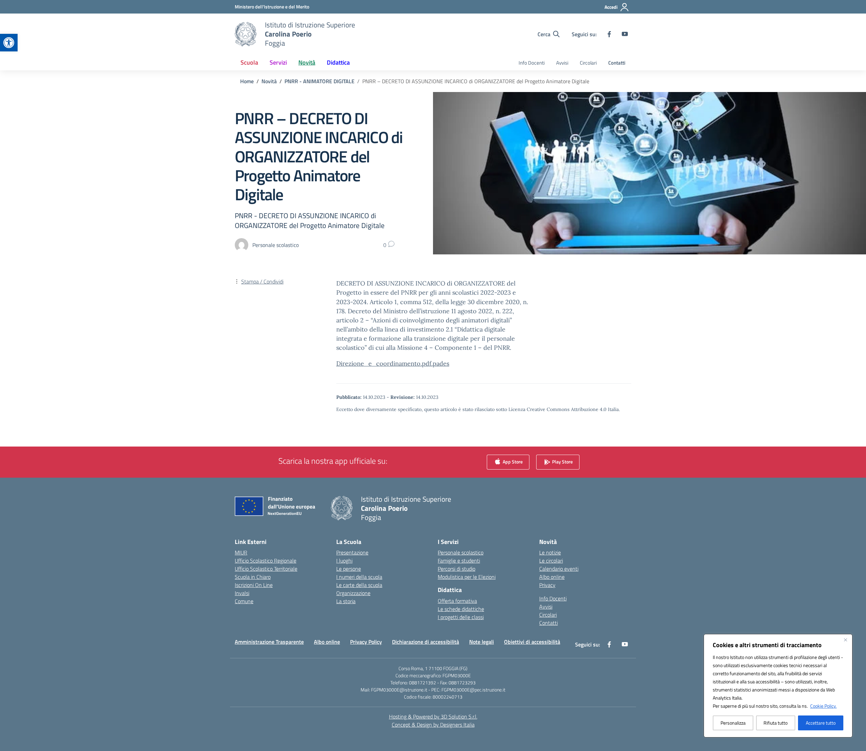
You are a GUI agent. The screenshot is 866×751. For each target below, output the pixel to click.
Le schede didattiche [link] (461, 609)
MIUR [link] (241, 552)
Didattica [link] (338, 62)
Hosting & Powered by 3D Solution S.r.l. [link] (433, 716)
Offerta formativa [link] (457, 601)
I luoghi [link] (344, 560)
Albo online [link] (552, 577)
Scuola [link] (249, 62)
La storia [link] (346, 601)
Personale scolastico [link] (460, 552)
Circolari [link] (588, 63)
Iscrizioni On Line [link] (254, 585)
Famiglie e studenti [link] (459, 560)
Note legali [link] (481, 642)
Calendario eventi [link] (558, 569)
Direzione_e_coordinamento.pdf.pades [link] (392, 363)
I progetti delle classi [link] (461, 617)
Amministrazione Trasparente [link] (269, 642)
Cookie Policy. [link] (823, 705)
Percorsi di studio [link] (456, 569)
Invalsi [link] (242, 593)
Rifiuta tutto (776, 722)
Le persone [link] (348, 569)
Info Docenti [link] (532, 63)
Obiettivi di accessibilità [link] (532, 642)
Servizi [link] (278, 62)
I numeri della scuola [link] (359, 577)
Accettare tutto (821, 722)
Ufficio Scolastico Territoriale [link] (266, 569)
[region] (778, 685)
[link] (9, 42)
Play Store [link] (562, 461)
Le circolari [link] (551, 560)
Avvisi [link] (562, 63)
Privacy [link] (547, 585)
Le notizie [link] (550, 552)
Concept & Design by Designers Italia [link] (433, 725)
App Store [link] (512, 461)
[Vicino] (845, 640)
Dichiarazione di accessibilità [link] (425, 642)
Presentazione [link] (352, 552)
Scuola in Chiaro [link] (253, 577)
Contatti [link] (616, 63)
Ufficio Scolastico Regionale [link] (265, 560)
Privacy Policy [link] (366, 642)
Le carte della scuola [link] (359, 585)
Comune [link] (244, 601)
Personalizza (733, 722)
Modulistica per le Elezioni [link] (467, 577)
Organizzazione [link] (353, 593)
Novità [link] (306, 62)
